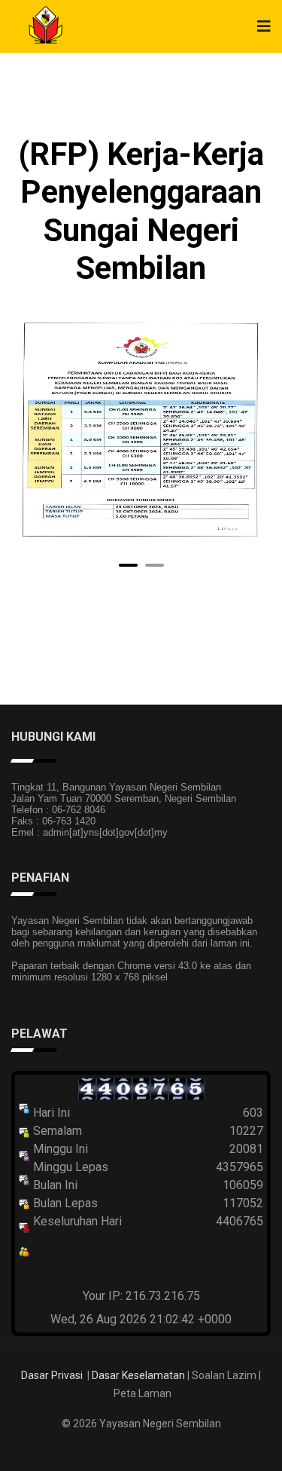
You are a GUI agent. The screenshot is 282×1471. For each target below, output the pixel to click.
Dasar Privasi (52, 1375)
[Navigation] (264, 26)
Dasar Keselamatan (138, 1375)
